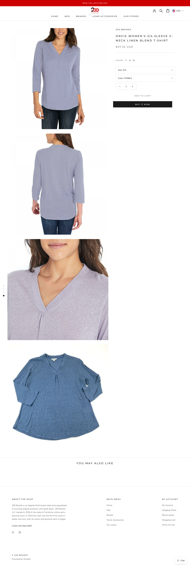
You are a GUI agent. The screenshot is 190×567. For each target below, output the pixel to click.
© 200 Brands (20, 555)
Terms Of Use (168, 524)
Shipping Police (169, 510)
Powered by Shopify (21, 559)
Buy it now (142, 104)
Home (54, 16)
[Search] (161, 10)
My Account (167, 505)
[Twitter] (130, 60)
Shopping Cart (168, 520)
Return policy (168, 515)
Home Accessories (104, 16)
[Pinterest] (134, 60)
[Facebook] (126, 60)
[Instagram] (20, 532)
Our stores (131, 16)
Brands (81, 16)
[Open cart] (167, 10)
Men (67, 16)
